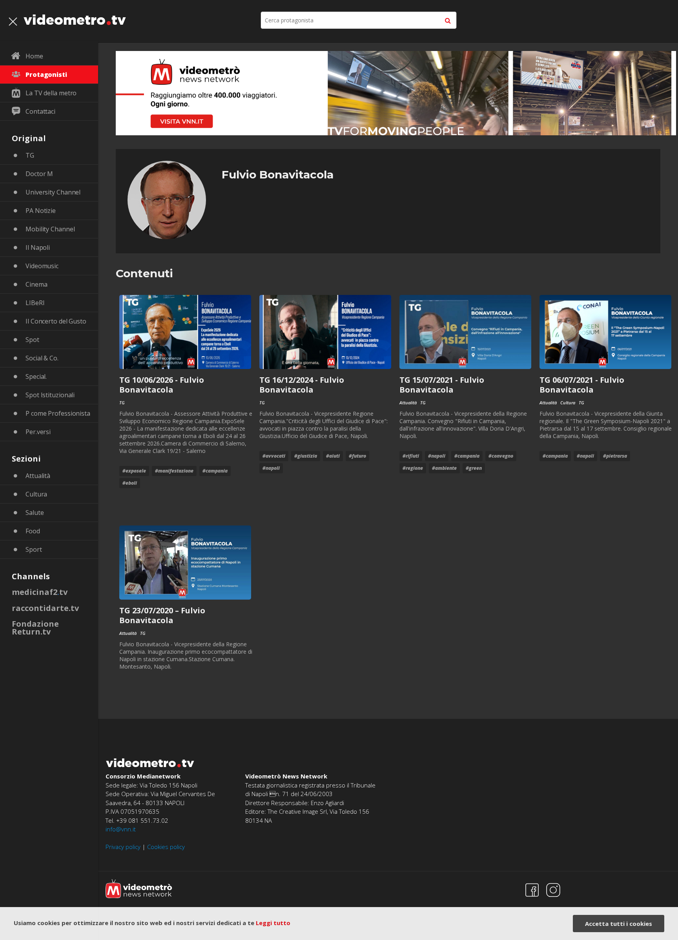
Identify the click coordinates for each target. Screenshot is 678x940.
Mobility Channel (50, 229)
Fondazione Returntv (35, 627)
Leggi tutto (273, 923)
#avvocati (273, 456)
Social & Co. (42, 358)
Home (34, 56)
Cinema (36, 284)
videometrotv (75, 19)
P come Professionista (58, 413)
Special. (36, 376)
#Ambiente (444, 468)
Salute (35, 512)
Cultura (36, 494)
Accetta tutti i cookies (618, 923)
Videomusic (42, 266)
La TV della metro (51, 93)
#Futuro (357, 456)
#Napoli (271, 468)
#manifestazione (174, 470)
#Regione (413, 468)
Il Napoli (38, 247)
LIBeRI (35, 302)
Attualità (38, 475)
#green (474, 468)
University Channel (53, 192)
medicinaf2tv (39, 592)
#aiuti (333, 456)
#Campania (215, 470)
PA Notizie (41, 210)
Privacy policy (123, 847)
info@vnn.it (121, 829)
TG (30, 155)
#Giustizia (305, 456)
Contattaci (40, 111)
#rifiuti (411, 456)
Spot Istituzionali (50, 395)
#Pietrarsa (615, 456)
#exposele (134, 470)
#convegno (500, 456)
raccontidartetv (45, 608)
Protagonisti (46, 74)
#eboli (129, 483)
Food (33, 531)
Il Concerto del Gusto (56, 321)
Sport (34, 549)
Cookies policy (166, 847)
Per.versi (38, 431)
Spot (32, 339)
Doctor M (39, 173)
